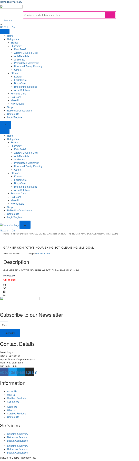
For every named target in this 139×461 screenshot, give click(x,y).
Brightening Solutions (25, 86)
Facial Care (20, 80)
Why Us (11, 394)
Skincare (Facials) (19, 233)
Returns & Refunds (17, 437)
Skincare (15, 73)
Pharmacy (16, 46)
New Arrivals (17, 103)
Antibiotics (19, 59)
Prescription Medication (26, 63)
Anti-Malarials (21, 56)
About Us (12, 391)
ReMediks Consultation (19, 110)
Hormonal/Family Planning (28, 66)
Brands (14, 42)
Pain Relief (20, 49)
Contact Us (13, 114)
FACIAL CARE (37, 233)
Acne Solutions (22, 90)
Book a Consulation (17, 440)
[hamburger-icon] (4, 31)
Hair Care (16, 97)
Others (18, 69)
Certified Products (16, 398)
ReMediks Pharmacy (11, 1)
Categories (13, 39)
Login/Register (15, 117)
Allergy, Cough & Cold (26, 52)
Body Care (20, 83)
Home (10, 35)
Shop (10, 107)
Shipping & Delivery (17, 434)
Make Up (15, 100)
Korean (18, 76)
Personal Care (18, 93)
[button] (69, 284)
